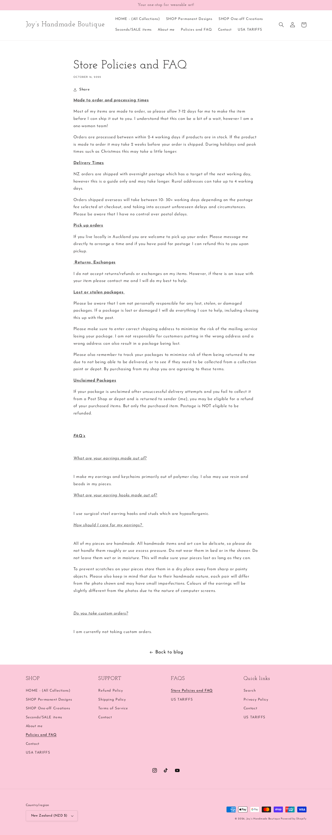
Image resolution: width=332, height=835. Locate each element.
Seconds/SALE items (44, 717)
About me (34, 726)
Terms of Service (113, 708)
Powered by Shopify (293, 818)
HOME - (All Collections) (48, 691)
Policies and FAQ (41, 735)
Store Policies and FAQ (192, 691)
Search (250, 691)
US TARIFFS (182, 700)
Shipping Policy (112, 700)
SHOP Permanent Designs (49, 700)
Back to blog (169, 652)
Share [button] (84, 89)
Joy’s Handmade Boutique (263, 818)
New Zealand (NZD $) (49, 815)
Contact (32, 744)
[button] (281, 24)
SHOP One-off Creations (48, 708)
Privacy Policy (256, 700)
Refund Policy (110, 691)
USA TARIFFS (38, 753)
